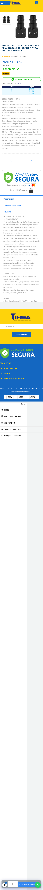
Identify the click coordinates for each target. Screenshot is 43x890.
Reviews (7, 212)
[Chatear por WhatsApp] (38, 885)
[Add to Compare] (31, 160)
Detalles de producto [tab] (13, 205)
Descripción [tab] (8, 199)
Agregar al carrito (27, 884)
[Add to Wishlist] (11, 160)
